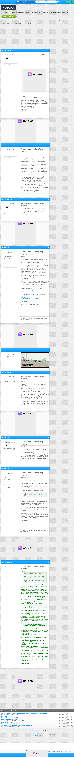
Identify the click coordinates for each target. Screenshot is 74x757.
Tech (10, 734)
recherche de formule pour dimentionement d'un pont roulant (16, 725)
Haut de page (68, 751)
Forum (6, 12)
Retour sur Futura (29, 1)
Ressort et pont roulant (6, 722)
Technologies (46, 12)
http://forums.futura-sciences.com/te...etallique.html (29, 298)
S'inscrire (19, 2)
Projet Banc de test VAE (24, 706)
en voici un (39, 304)
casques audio (70, 734)
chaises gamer (36, 735)
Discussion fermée (9, 16)
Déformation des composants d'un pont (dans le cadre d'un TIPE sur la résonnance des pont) (24, 713)
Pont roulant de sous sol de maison (9, 719)
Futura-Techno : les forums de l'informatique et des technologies (25, 12)
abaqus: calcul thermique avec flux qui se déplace (43, 706)
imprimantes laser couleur (59, 734)
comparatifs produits (29, 734)
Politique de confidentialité (58, 751)
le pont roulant (4, 716)
